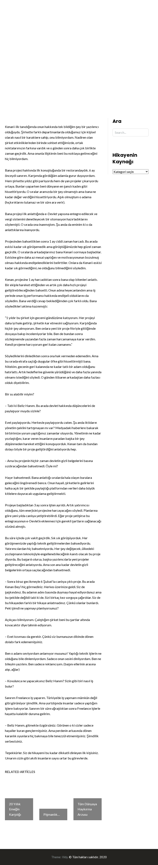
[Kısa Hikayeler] (27, 18)
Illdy (65, 857)
